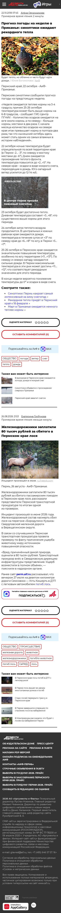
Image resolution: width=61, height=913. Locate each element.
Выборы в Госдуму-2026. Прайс (23, 773)
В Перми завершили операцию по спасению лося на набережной (31, 709)
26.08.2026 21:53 (10, 416)
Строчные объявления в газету (23, 768)
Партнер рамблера (29, 898)
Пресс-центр (45, 743)
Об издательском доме (18, 743)
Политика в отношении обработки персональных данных (23, 862)
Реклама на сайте (15, 748)
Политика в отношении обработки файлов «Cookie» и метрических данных (27, 868)
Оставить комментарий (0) (30, 334)
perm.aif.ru (23, 574)
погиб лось (42, 584)
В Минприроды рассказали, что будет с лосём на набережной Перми (34, 719)
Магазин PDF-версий (16, 752)
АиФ (37, 80)
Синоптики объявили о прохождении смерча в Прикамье (33, 389)
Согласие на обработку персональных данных (29, 857)
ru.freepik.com (45, 480)
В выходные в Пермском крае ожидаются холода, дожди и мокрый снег (35, 379)
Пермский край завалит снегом (30, 398)
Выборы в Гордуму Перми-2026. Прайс (28, 784)
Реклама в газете (40, 748)
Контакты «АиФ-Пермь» (18, 764)
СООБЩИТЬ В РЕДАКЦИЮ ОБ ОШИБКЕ (26, 789)
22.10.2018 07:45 (9, 12)
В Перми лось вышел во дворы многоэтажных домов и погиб (30, 689)
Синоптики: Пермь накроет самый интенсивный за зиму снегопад (29, 295)
